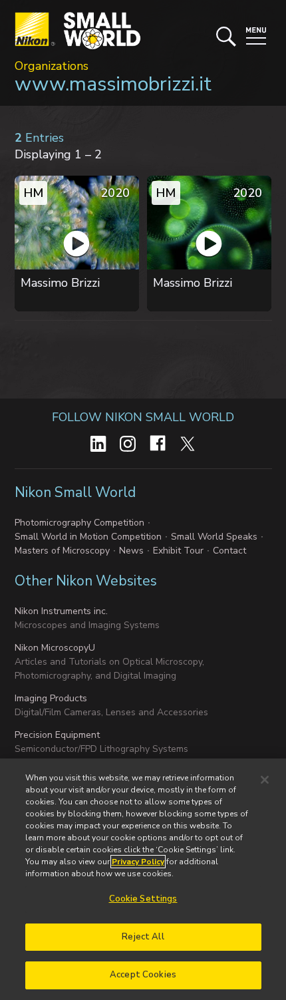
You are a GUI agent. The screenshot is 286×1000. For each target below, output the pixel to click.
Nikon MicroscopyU (55, 647)
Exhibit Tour (178, 550)
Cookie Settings (143, 899)
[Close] (264, 779)
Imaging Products (51, 698)
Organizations (51, 66)
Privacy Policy (138, 861)
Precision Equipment (57, 735)
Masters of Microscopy (62, 550)
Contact (229, 550)
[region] (143, 879)
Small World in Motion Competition (88, 536)
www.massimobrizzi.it (113, 84)
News (131, 550)
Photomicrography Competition (79, 522)
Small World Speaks (214, 536)
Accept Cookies (143, 975)
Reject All (143, 937)
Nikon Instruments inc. (61, 611)
